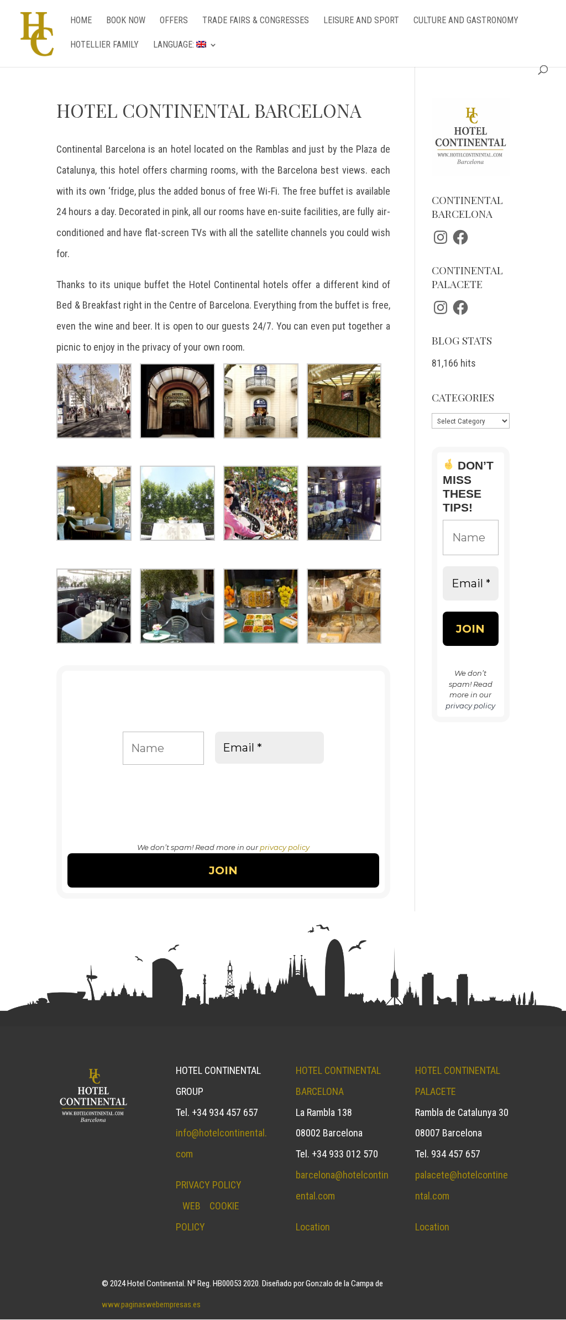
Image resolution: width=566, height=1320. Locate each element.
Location (313, 1227)
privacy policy (285, 847)
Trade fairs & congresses (255, 21)
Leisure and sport (361, 21)
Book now (125, 21)
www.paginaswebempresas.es (151, 1304)
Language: (174, 45)
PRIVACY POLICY (209, 1185)
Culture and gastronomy (465, 21)
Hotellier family (104, 45)
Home (81, 21)
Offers (174, 21)
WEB (191, 1206)
